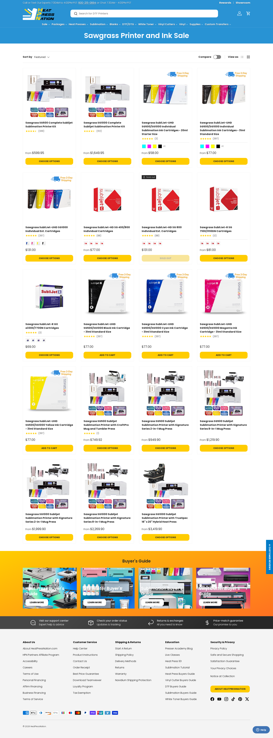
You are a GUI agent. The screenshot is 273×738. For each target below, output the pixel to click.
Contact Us (80, 661)
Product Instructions (85, 655)
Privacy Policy (218, 648)
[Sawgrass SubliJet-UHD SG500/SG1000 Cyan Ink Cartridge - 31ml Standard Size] (165, 296)
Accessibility (30, 661)
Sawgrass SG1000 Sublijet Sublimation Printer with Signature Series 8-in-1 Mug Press (107, 518)
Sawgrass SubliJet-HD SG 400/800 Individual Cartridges (107, 229)
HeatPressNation (38, 726)
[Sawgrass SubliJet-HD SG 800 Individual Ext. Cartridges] (165, 199)
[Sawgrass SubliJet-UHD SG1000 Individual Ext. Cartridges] (49, 199)
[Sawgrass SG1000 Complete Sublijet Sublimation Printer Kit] (107, 94)
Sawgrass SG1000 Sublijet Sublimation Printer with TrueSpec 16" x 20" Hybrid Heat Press (165, 518)
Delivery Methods (125, 661)
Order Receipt (81, 667)
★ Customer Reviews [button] (269, 557)
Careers (27, 667)
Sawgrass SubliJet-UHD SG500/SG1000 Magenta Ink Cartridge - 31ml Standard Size (220, 328)
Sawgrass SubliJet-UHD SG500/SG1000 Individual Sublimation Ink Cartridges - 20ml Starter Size (165, 128)
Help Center (80, 648)
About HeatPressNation (230, 689)
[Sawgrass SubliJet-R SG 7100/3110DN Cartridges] (224, 199)
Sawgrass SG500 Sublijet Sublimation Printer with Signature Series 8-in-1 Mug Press (223, 425)
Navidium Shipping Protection (133, 680)
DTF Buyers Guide (175, 686)
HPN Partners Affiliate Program (41, 655)
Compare (204, 57)
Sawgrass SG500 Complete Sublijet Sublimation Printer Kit (49, 124)
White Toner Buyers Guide (181, 699)
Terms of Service (33, 699)
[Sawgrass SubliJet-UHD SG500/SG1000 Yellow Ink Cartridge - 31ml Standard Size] (49, 393)
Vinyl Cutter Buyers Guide (180, 680)
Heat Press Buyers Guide (180, 674)
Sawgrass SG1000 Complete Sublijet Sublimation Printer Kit (104, 124)
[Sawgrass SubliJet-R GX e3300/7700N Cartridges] (49, 296)
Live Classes (172, 655)
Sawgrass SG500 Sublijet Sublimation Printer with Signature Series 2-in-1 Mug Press (165, 425)
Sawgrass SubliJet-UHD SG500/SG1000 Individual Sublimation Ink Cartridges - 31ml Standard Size (222, 128)
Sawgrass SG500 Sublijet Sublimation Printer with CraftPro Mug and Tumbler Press (106, 425)
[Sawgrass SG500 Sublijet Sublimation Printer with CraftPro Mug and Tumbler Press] (107, 393)
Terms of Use (31, 674)
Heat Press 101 (173, 661)
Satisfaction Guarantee (225, 661)
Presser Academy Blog (179, 648)
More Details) (65, 3)
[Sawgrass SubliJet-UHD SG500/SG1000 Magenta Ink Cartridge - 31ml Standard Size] (224, 296)
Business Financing (34, 693)
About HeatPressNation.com (40, 648)
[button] (248, 13)
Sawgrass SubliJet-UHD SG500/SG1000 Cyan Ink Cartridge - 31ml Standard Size (165, 328)
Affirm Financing (32, 686)
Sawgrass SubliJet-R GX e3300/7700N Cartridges (42, 326)
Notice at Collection (222, 676)
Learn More (37, 602)
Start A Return (123, 648)
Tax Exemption (82, 693)
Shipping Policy (124, 655)
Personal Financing (34, 680)
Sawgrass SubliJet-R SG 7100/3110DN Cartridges (216, 229)
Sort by (27, 57)
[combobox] (144, 13)
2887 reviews (238, 729)
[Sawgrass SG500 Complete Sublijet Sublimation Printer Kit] (49, 94)
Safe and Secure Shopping (227, 655)
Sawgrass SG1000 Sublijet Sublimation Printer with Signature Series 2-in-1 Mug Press (48, 518)
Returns (119, 667)
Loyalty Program (83, 686)
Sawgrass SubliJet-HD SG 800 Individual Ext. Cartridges (162, 229)
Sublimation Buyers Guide (181, 693)
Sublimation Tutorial (177, 667)
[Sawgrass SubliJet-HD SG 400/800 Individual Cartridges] (107, 199)
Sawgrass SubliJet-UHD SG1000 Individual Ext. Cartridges (46, 229)
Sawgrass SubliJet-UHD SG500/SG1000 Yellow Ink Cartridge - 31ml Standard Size (49, 425)
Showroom (243, 3)
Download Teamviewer (87, 680)
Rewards (225, 3)
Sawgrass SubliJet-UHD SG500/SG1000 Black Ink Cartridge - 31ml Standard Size (107, 328)
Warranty (121, 674)
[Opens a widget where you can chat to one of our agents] (261, 730)
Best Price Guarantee (86, 674)
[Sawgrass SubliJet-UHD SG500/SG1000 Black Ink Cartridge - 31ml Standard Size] (107, 296)
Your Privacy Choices (223, 668)
